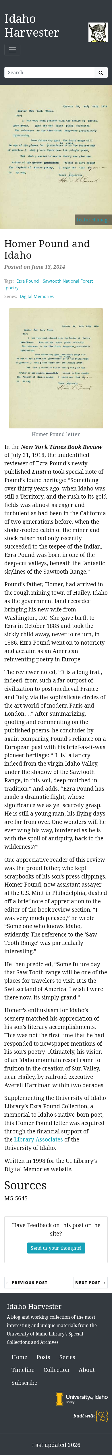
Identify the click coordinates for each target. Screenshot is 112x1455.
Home (19, 1357)
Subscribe (24, 1383)
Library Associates (38, 1139)
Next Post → (90, 1282)
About (87, 1370)
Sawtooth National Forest (68, 281)
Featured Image (93, 220)
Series (67, 1357)
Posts (43, 1357)
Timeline (22, 1370)
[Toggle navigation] (12, 49)
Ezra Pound (27, 281)
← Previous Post (26, 1282)
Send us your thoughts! (56, 1248)
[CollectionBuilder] (102, 1416)
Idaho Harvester (31, 25)
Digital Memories (37, 296)
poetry (12, 287)
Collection (56, 1370)
